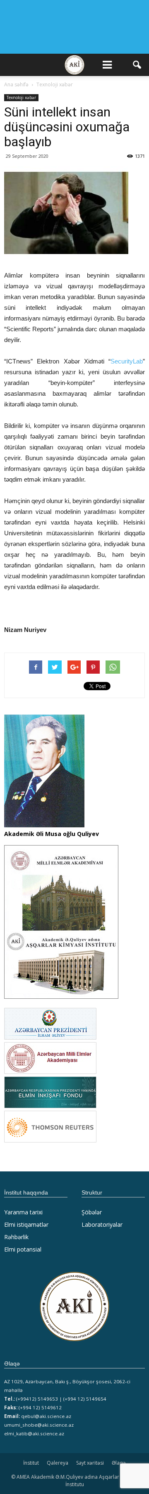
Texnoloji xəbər (21, 97)
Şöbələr (92, 1212)
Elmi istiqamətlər (26, 1224)
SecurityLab (127, 361)
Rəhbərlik (16, 1237)
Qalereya (57, 1462)
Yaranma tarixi (23, 1212)
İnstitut (31, 1462)
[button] (137, 65)
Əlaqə (119, 1462)
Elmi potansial (22, 1249)
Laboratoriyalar (102, 1224)
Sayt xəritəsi (90, 1462)
